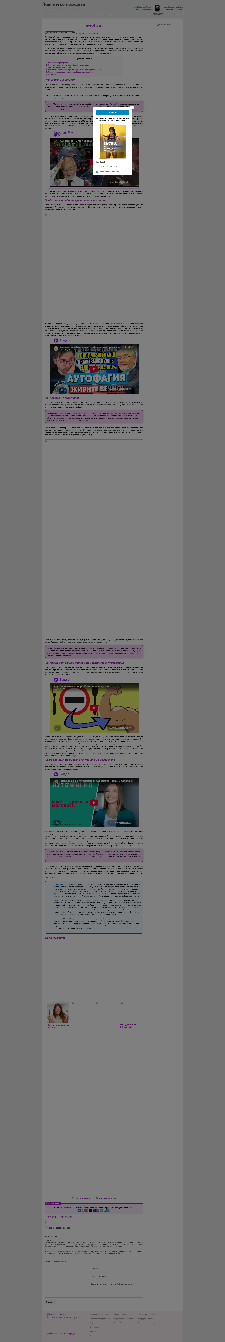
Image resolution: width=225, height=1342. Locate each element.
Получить (112, 113)
